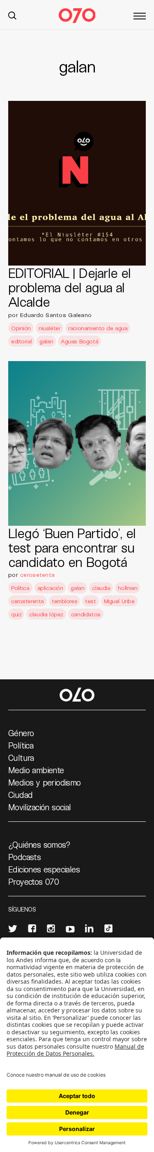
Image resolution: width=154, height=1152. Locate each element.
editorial (21, 341)
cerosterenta (27, 600)
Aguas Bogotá (79, 341)
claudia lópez (46, 614)
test (90, 600)
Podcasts (24, 857)
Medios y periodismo (44, 782)
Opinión (21, 327)
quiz (16, 614)
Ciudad (20, 795)
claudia (101, 587)
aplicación (50, 587)
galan (46, 341)
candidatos (86, 614)
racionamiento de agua (97, 327)
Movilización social (39, 807)
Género (21, 733)
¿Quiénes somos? (39, 844)
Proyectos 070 (33, 881)
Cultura (21, 758)
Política (20, 587)
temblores (64, 600)
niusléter (49, 327)
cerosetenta (37, 574)
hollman (127, 587)
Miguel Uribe (119, 600)
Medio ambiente (36, 770)
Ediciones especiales (44, 869)
